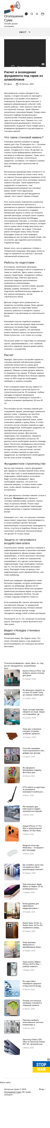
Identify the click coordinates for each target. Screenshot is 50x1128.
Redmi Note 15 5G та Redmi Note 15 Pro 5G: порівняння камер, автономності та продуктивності (33, 927)
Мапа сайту (5, 1082)
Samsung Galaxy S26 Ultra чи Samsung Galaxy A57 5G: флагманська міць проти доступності (34, 1042)
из (38, 663)
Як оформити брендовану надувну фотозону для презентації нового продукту (32, 772)
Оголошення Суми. (13, 1092)
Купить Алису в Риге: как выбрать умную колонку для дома (34, 673)
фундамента (17, 666)
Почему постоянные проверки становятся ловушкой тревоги (32, 1003)
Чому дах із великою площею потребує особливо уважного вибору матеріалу (32, 732)
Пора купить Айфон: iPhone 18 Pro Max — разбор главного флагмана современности (32, 966)
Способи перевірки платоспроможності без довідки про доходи (33, 750)
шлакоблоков (30, 666)
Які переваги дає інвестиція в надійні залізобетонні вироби (32, 808)
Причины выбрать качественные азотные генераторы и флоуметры (33, 1023)
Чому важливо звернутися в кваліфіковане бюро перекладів (32, 945)
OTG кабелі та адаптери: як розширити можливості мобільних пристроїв (34, 790)
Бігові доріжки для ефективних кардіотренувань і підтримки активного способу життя (32, 908)
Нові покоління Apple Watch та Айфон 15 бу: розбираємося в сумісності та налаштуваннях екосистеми (33, 890)
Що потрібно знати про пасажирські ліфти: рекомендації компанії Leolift (33, 868)
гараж (27, 663)
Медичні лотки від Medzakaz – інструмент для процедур (33, 847)
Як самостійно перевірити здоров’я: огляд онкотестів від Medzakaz (32, 984)
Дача (9, 84)
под (41, 663)
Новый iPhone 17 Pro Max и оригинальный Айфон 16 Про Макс (32, 828)
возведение (18, 663)
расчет (7, 666)
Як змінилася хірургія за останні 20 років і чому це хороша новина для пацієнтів (33, 693)
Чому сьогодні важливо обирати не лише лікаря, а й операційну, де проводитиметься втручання (34, 714)
